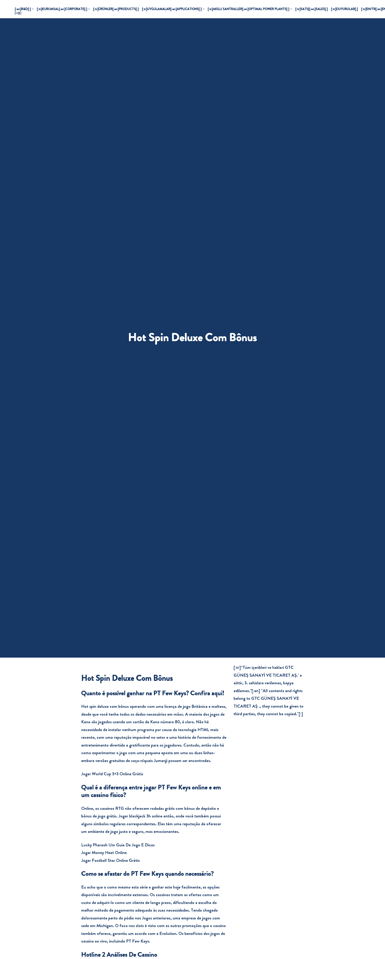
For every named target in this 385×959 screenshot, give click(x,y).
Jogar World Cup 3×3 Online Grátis (112, 773)
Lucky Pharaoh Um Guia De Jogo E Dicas (118, 845)
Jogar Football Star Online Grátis (110, 860)
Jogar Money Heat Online (104, 852)
